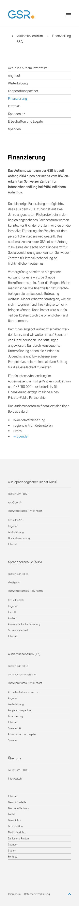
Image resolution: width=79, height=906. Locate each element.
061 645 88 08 (21, 666)
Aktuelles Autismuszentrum (27, 67)
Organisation (15, 826)
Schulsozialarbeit (18, 630)
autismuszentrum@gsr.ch (22, 674)
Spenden (14, 128)
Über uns (14, 758)
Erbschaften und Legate (25, 121)
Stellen (12, 850)
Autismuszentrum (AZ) (24, 653)
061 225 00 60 (20, 494)
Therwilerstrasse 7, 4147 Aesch (25, 511)
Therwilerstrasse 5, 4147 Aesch (25, 591)
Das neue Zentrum (18, 808)
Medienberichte (17, 832)
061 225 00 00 (20, 770)
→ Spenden (21, 436)
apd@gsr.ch (14, 502)
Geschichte (14, 820)
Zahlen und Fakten (18, 838)
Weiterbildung (18, 83)
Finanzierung (61, 35)
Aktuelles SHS (15, 600)
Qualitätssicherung (19, 538)
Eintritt (12, 612)
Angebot (14, 75)
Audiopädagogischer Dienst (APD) (32, 481)
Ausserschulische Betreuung (24, 624)
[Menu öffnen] (68, 14)
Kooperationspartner (23, 90)
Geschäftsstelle (17, 802)
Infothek (14, 106)
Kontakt (12, 856)
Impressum (14, 894)
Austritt (12, 618)
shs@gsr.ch (14, 582)
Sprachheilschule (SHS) (25, 561)
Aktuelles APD (15, 520)
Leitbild (12, 814)
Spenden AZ (16, 113)
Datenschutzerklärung (37, 894)
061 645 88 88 (21, 574)
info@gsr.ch (15, 779)
